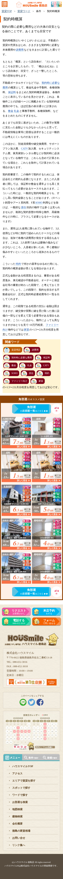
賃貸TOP (7, 11)
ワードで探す (20, 795)
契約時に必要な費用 (21, 357)
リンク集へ (18, 845)
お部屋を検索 (20, 802)
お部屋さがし (19, 612)
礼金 (16, 111)
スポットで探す (21, 787)
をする (49, 612)
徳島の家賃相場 (21, 830)
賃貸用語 (16, 350)
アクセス (17, 773)
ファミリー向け (19, 381)
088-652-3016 (19, 622)
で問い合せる (49, 622)
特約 (18, 263)
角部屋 (31, 407)
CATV (24, 148)
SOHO (39, 202)
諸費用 (20, 49)
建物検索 (17, 816)
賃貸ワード (23, 11)
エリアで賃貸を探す (24, 780)
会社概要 (17, 823)
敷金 (10, 111)
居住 (23, 207)
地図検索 (17, 809)
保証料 (12, 92)
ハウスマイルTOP (22, 766)
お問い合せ (18, 838)
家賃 (26, 329)
